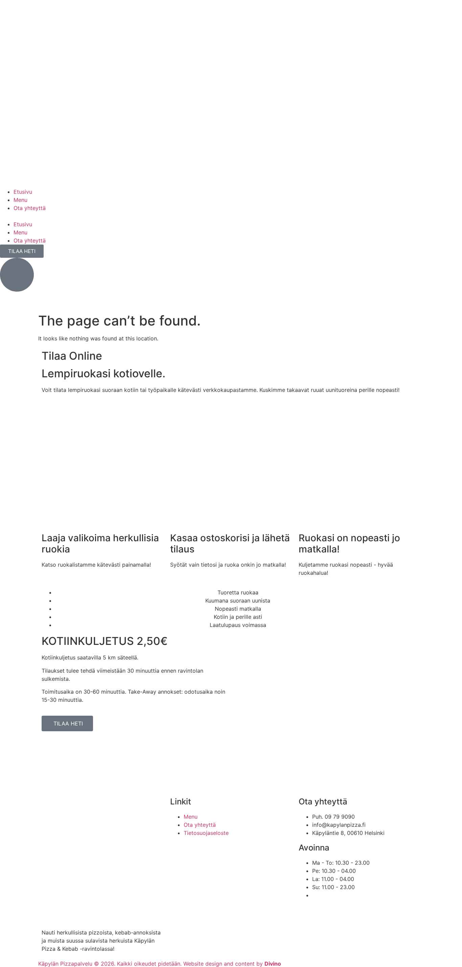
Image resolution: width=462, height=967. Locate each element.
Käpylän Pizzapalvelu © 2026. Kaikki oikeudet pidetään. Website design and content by (159, 963)
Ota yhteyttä (30, 208)
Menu (20, 199)
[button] (231, 216)
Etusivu (23, 191)
